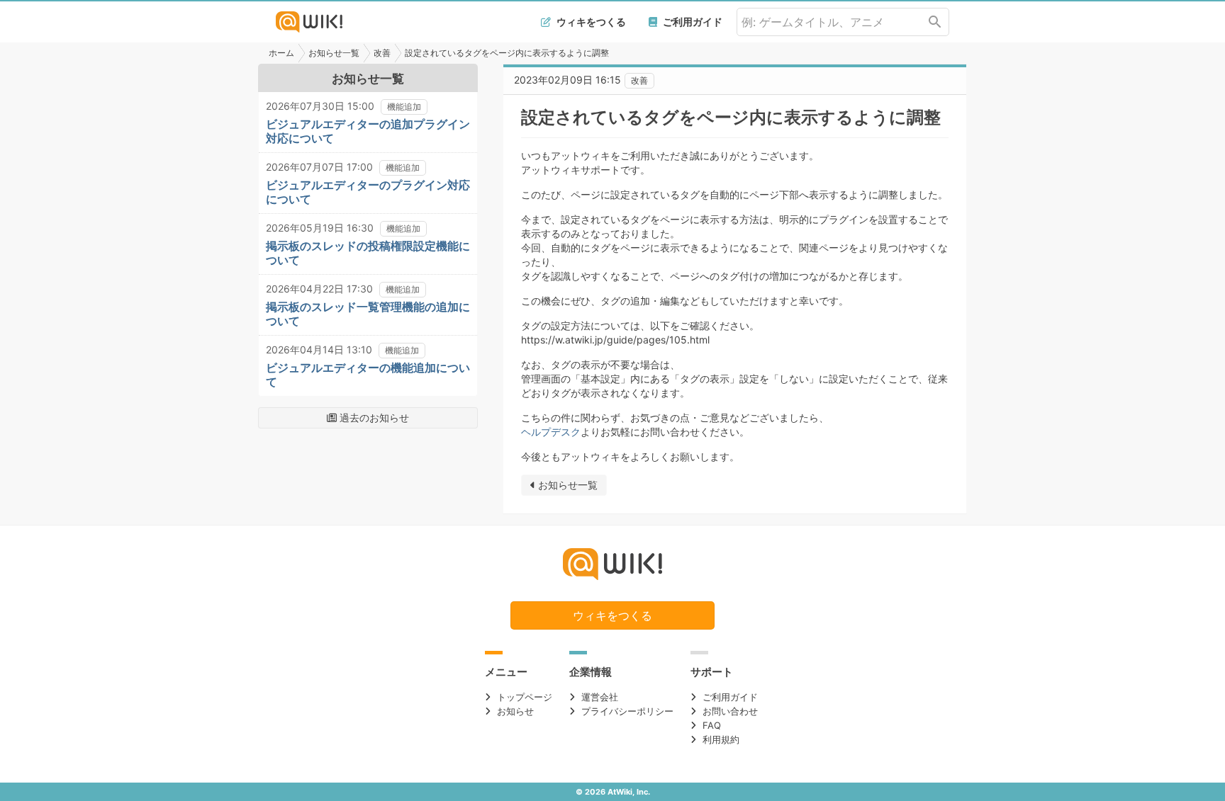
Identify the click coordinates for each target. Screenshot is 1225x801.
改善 (382, 52)
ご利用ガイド (691, 22)
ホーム (281, 52)
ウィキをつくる (590, 22)
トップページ (524, 697)
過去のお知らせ (373, 417)
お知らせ (515, 711)
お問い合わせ (730, 711)
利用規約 (721, 739)
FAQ (712, 725)
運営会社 (599, 697)
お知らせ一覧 (333, 52)
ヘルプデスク (551, 432)
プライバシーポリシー (627, 711)
